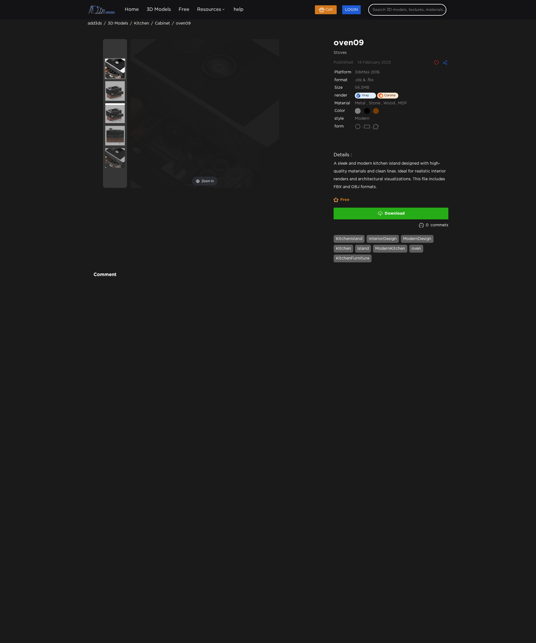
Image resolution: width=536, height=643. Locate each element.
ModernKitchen (390, 248)
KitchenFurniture (352, 258)
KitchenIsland (349, 239)
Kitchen (343, 248)
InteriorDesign (383, 239)
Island (363, 248)
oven (416, 248)
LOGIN (351, 9)
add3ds (95, 23)
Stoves (340, 52)
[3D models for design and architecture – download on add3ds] (102, 10)
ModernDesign (417, 239)
